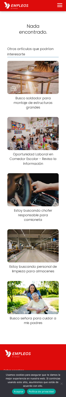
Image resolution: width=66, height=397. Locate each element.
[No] (61, 383)
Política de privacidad (41, 391)
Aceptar (18, 391)
